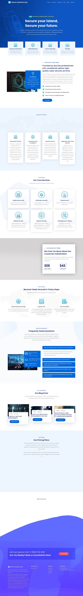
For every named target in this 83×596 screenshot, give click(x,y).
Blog (68, 2)
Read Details (14, 421)
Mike (11, 413)
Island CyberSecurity (19, 2)
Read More (47, 100)
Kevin (35, 411)
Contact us (64, 553)
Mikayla (58, 410)
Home (48, 2)
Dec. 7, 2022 (16, 413)
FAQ (64, 2)
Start (19, 480)
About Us (54, 2)
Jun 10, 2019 (39, 411)
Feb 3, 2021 (63, 410)
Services (60, 2)
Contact (72, 2)
